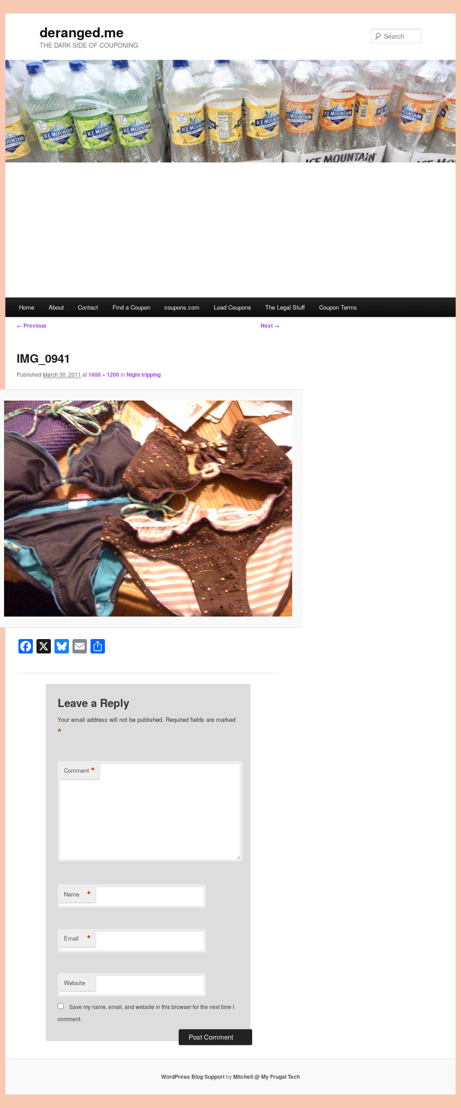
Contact (88, 307)
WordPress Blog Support (193, 1076)
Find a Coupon (131, 307)
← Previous (31, 325)
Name (77, 894)
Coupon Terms (338, 307)
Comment (79, 770)
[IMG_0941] (148, 508)
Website (74, 982)
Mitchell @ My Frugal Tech (266, 1076)
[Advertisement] (230, 230)
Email (77, 938)
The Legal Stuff (285, 307)
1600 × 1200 (103, 374)
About (56, 307)
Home (26, 307)
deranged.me (82, 31)
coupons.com (181, 307)
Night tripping (144, 374)
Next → (270, 325)
